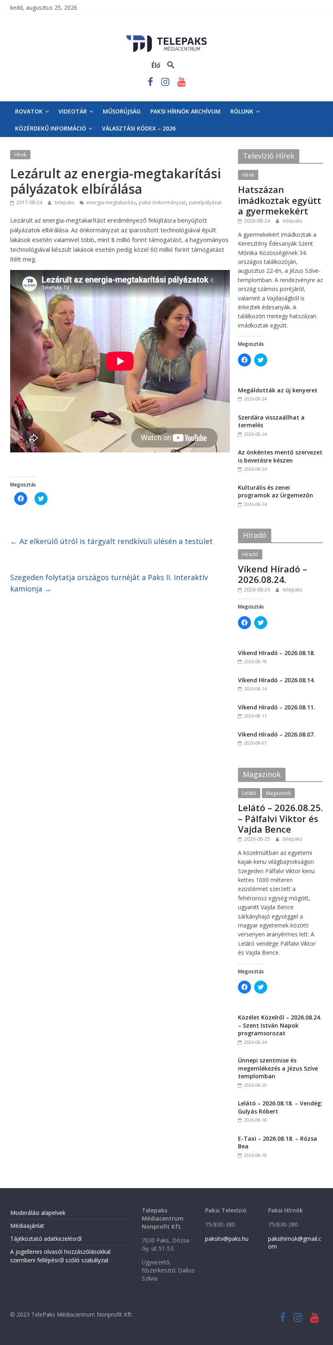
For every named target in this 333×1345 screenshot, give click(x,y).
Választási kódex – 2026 (138, 128)
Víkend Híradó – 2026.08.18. (276, 653)
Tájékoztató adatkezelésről (46, 1238)
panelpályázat (205, 202)
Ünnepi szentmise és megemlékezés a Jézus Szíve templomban (278, 1068)
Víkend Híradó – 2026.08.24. (272, 574)
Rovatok (29, 111)
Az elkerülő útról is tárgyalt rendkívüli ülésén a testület (111, 541)
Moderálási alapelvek (37, 1212)
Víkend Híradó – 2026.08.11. (276, 707)
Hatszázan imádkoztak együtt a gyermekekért (279, 200)
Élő (155, 65)
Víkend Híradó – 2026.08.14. (276, 680)
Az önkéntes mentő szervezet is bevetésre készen (280, 456)
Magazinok (278, 793)
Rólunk (241, 111)
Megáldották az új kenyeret (278, 390)
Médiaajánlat (27, 1225)
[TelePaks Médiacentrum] (166, 36)
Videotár (72, 111)
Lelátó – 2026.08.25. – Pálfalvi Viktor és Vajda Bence (280, 818)
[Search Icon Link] (171, 65)
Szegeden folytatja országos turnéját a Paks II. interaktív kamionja (109, 583)
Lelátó (249, 793)
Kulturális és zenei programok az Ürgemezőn (275, 491)
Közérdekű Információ (50, 128)
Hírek (20, 154)
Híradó (250, 554)
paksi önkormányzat (162, 202)
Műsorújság (122, 111)
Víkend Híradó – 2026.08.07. (276, 734)
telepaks (65, 202)
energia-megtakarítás (111, 202)
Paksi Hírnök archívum (185, 111)
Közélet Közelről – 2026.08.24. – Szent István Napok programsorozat (280, 1025)
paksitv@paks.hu (227, 1238)
